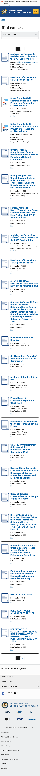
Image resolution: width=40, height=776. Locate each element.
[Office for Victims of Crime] (20, 720)
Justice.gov (4, 768)
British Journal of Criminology (27, 62)
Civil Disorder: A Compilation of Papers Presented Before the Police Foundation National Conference (24, 155)
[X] (9, 694)
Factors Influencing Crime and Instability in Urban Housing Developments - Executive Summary (23, 575)
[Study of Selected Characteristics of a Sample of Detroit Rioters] (5, 501)
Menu (35, 11)
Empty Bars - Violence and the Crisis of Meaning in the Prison (24, 424)
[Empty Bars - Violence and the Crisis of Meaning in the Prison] (5, 429)
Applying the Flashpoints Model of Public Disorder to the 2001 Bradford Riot (24, 56)
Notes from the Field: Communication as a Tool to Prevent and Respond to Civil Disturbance (24, 102)
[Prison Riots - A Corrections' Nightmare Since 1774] (5, 406)
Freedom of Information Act (9, 759)
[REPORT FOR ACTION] (5, 602)
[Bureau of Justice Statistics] (20, 714)
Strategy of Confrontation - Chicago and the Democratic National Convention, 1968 (24, 448)
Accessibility (5, 732)
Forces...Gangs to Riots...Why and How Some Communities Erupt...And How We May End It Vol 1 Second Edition (24, 213)
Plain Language (6, 741)
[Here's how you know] (20, 3)
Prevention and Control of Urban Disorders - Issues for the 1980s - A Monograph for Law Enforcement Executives (23, 550)
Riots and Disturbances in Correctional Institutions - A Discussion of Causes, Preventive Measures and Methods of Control (24, 473)
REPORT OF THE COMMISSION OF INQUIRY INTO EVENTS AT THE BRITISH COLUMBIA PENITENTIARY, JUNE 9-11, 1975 (24, 635)
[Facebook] (3, 694)
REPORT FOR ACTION (21, 594)
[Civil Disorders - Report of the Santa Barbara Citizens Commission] (5, 364)
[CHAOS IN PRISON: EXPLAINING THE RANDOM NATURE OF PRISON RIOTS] (5, 289)
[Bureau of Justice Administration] (7, 713)
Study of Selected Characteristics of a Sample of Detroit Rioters (24, 496)
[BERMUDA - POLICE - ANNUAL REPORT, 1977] (5, 618)
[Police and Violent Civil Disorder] (5, 345)
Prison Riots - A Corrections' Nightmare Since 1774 (22, 400)
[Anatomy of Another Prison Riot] (5, 385)
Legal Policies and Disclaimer (10, 750)
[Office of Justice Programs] (4, 11)
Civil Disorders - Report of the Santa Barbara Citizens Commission (23, 358)
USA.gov (3, 763)
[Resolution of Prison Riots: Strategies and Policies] (5, 85)
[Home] (20, 11)
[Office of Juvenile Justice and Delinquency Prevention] (7, 720)
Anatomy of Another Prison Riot (23, 378)
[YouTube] (16, 694)
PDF (11, 168)
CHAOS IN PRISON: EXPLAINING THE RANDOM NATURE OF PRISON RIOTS (24, 283)
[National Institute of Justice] (32, 713)
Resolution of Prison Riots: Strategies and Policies (23, 78)
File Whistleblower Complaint (10, 737)
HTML (12, 116)
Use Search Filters (9, 35)
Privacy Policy (5, 746)
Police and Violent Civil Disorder (21, 338)
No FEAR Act (5, 755)
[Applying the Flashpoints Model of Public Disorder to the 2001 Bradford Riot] (5, 61)
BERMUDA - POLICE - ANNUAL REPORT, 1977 (22, 611)
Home (3, 19)
